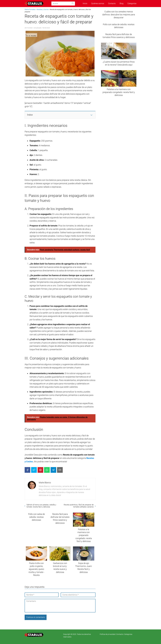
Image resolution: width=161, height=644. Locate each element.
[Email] (60, 470)
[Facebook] (27, 470)
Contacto (112, 3)
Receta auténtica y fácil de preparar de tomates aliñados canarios (78, 506)
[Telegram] (53, 470)
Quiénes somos (97, 3)
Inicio (85, 3)
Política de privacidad (108, 634)
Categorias (128, 634)
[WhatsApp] (47, 470)
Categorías (131, 3)
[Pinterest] (40, 470)
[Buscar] (72, 3)
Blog (121, 3)
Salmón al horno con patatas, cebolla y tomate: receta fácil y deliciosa (41, 506)
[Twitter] (34, 470)
